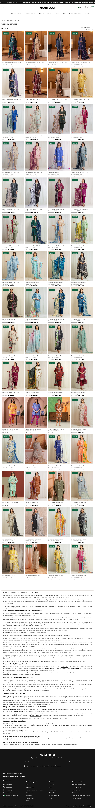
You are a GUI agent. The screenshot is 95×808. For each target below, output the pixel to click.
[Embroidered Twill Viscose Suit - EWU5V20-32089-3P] (59, 83)
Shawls (87, 13)
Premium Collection (45, 13)
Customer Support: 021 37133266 (14, 776)
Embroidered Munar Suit (32, 466)
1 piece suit (64, 666)
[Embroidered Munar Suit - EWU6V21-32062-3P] (36, 559)
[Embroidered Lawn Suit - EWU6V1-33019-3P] (59, 522)
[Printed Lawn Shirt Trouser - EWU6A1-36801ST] (59, 412)
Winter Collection (76, 714)
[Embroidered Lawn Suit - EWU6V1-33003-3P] (13, 522)
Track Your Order (76, 798)
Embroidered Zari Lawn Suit (33, 136)
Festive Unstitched (20, 711)
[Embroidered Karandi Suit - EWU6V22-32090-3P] (82, 339)
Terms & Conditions (81, 806)
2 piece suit (47, 668)
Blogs (50, 787)
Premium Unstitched (47, 709)
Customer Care (78, 782)
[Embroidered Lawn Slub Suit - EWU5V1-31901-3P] (82, 83)
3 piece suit (76, 668)
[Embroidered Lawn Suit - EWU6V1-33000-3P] (36, 339)
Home (3, 20)
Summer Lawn (30, 787)
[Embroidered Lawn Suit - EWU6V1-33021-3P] (82, 229)
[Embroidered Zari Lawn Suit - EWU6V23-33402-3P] (13, 192)
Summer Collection (75, 13)
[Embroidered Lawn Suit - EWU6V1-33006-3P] (82, 266)
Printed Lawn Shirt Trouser (10, 429)
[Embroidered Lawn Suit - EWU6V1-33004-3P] (82, 302)
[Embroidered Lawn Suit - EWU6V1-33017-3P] (82, 449)
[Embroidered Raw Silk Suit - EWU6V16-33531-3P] (36, 229)
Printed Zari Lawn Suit (32, 502)
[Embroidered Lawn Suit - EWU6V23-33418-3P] (13, 119)
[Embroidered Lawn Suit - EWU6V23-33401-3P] (13, 302)
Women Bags (29, 798)
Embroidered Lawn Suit (9, 136)
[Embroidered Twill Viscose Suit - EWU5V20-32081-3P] (82, 46)
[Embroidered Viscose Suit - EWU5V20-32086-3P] (36, 83)
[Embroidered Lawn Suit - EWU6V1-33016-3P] (36, 302)
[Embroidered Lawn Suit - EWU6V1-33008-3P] (13, 449)
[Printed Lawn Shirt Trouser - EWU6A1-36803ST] (13, 486)
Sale (27, 784)
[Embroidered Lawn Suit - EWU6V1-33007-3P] (59, 559)
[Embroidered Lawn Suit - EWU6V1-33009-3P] (82, 412)
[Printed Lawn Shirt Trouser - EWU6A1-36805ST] (36, 412)
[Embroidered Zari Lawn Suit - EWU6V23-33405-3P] (13, 229)
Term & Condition (54, 795)
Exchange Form (76, 787)
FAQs (50, 798)
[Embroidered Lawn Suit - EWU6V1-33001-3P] (59, 376)
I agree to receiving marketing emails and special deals (43, 766)
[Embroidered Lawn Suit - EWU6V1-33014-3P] (82, 522)
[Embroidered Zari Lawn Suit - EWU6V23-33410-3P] (82, 192)
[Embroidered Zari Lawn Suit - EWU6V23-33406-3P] (13, 156)
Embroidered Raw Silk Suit (33, 246)
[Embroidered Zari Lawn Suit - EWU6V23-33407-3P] (59, 192)
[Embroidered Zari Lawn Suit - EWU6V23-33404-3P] (59, 302)
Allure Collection (16, 13)
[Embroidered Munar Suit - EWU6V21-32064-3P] (36, 449)
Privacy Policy (53, 792)
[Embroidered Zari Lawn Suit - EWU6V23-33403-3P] (59, 119)
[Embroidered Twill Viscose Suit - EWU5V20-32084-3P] (13, 46)
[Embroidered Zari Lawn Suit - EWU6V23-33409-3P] (59, 229)
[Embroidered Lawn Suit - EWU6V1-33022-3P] (36, 376)
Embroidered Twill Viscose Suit (11, 62)
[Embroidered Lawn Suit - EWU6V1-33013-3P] (82, 376)
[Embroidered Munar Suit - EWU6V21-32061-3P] (82, 486)
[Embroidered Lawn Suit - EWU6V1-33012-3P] (13, 339)
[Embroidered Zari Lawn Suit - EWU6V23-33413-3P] (36, 119)
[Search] (88, 7)
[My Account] (85, 7)
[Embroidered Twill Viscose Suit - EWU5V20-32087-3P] (36, 46)
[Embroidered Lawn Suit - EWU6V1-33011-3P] (13, 559)
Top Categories (32, 782)
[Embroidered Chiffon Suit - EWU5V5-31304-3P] (36, 522)
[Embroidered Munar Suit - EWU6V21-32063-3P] (59, 486)
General (52, 782)
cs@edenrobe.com (15, 773)
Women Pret (29, 792)
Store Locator (52, 790)
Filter (6, 28)
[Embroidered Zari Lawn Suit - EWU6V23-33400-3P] (13, 376)
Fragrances (29, 795)
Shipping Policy (76, 790)
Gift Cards (28, 801)
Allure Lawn (12, 709)
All (6, 13)
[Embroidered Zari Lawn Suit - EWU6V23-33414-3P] (36, 156)
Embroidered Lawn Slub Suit (80, 99)
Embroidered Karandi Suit (79, 356)
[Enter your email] (69, 762)
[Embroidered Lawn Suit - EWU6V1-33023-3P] (36, 266)
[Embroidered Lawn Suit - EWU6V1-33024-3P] (59, 449)
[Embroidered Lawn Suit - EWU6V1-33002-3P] (59, 339)
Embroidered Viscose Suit (33, 99)
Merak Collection (30, 13)
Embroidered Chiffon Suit (33, 539)
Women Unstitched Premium (34, 790)
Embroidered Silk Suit (54, 172)
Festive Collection (60, 13)
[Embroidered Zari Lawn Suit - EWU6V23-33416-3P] (13, 266)
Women (9, 20)
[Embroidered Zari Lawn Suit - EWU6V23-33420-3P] (82, 156)
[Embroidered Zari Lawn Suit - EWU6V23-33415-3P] (36, 192)
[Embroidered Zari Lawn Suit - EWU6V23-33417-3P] (82, 119)
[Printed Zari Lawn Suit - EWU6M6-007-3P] (36, 486)
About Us (51, 784)
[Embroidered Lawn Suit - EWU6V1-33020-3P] (59, 266)
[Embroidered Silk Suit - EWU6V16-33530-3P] (59, 156)
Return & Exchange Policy (79, 784)
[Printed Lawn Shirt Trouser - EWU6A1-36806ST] (13, 412)
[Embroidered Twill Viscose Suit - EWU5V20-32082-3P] (59, 46)
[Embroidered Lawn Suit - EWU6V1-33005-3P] (82, 559)
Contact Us (75, 792)
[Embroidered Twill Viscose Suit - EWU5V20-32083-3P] (13, 83)
